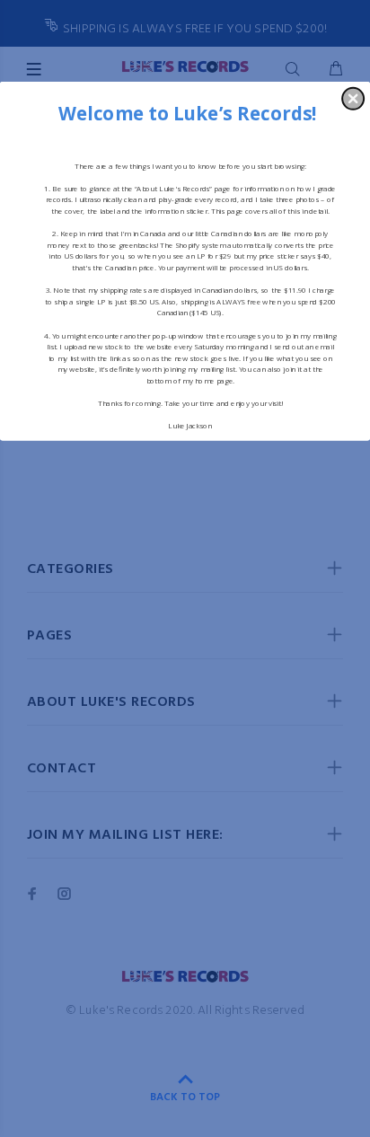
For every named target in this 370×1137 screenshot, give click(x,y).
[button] (353, 98)
